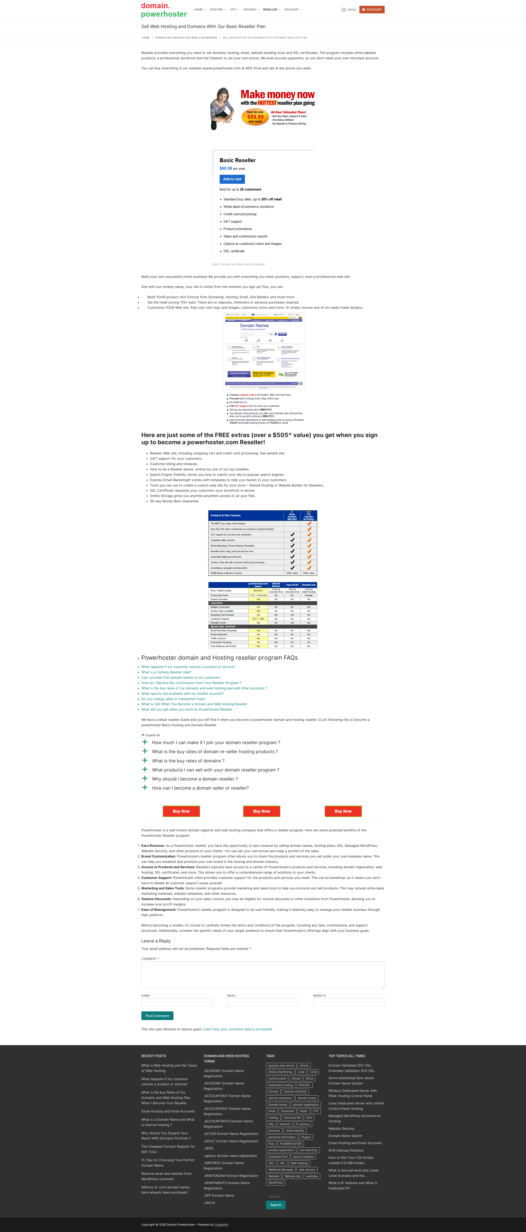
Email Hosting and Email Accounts (168, 1111)
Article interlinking (280, 1072)
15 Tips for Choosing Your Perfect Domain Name (168, 1162)
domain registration (306, 1104)
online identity (295, 1130)
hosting (273, 1117)
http (271, 1124)
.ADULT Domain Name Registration (231, 1141)
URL (282, 1163)
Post (271, 1143)
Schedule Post (278, 1156)
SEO (271, 1163)
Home (146, 37)
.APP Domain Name (219, 1195)
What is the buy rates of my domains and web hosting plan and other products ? (204, 688)
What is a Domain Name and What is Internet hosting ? (168, 1122)
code (301, 1072)
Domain (273, 1091)
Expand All (150, 735)
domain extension (280, 1098)
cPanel (295, 1078)
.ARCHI (209, 1203)
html (309, 1117)
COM (313, 1072)
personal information (282, 1137)
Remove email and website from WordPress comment (166, 1176)
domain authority (295, 1091)
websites (312, 1176)
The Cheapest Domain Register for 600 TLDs (168, 1149)
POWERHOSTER (291, 1143)
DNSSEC (304, 1085)
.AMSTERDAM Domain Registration (231, 1176)
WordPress (275, 1182)
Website (319, 995)
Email (231, 995)
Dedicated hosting (280, 1085)
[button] (263, 742)
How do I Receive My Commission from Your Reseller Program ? (191, 683)
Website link (293, 1176)
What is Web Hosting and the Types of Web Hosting (169, 1068)
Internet (284, 1124)
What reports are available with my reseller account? (182, 693)
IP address (302, 1124)
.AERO (208, 1148)
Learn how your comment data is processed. (238, 1029)
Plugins (306, 1137)
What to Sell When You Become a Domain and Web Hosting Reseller (194, 704)
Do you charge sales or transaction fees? (173, 699)
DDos (309, 1078)
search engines (303, 1156)
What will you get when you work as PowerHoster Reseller (186, 709)
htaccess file (292, 1117)
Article (304, 1065)
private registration (281, 1150)
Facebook (287, 1111)
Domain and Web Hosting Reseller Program (186, 37)
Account (374, 9)
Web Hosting (299, 1163)
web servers (307, 1169)
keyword (274, 1130)
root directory (308, 1150)
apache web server (281, 1065)
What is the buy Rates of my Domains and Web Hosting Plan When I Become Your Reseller (165, 1097)
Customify (221, 1224)
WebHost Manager (280, 1169)
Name (145, 995)
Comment (150, 958)
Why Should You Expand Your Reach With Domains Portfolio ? (166, 1135)
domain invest (307, 1098)
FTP (315, 1111)
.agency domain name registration (230, 1156)
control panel (277, 1078)
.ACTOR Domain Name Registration (231, 1134)
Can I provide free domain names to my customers (180, 677)
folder (304, 1111)
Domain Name (277, 1104)
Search (275, 1205)
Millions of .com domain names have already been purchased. (165, 1190)
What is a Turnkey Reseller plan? (166, 672)
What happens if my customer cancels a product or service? (188, 667)
